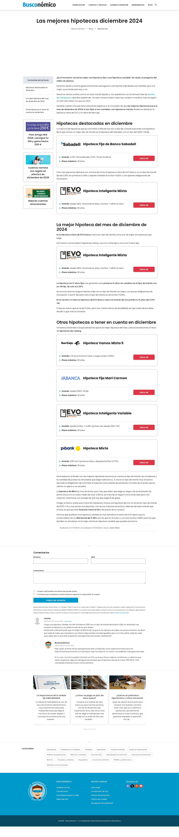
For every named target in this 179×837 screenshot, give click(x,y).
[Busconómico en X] (132, 786)
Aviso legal (95, 787)
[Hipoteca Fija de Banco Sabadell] (70, 144)
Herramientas (138, 5)
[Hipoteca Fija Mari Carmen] (70, 378)
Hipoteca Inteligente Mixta (105, 191)
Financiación (79, 5)
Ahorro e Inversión (119, 5)
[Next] (143, 700)
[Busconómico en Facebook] (128, 786)
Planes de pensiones (56, 755)
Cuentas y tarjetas (98, 5)
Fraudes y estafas (66, 760)
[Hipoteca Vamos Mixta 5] (70, 343)
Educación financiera (141, 755)
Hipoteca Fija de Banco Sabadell (109, 144)
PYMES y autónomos (123, 760)
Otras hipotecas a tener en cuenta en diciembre (37, 111)
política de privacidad (122, 613)
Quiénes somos (63, 787)
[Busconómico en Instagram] (137, 786)
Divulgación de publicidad (102, 803)
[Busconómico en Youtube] (141, 786)
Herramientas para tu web (68, 795)
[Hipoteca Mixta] (70, 448)
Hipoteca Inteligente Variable (107, 413)
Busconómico (78, 28)
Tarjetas (88, 749)
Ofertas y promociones (57, 765)
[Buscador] (155, 5)
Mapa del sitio (62, 799)
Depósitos (101, 749)
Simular (144, 158)
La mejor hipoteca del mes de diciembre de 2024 (37, 99)
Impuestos (83, 760)
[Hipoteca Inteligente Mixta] (70, 191)
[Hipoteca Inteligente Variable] (70, 413)
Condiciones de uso (99, 791)
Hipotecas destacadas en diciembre (37, 89)
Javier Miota (114, 528)
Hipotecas (102, 28)
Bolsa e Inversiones (138, 749)
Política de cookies (99, 799)
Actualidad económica (116, 755)
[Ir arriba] (173, 832)
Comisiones (96, 755)
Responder (67, 621)
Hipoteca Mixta (95, 448)
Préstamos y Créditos (70, 749)
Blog (150, 5)
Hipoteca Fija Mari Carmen (105, 378)
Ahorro (50, 760)
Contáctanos (62, 791)
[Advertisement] (89, 53)
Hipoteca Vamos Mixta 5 (103, 343)
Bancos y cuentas (78, 755)
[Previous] (35, 700)
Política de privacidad (100, 795)
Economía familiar (101, 760)
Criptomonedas (118, 749)
